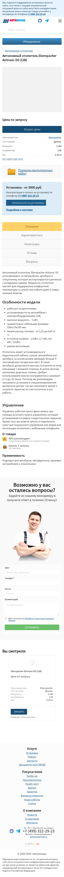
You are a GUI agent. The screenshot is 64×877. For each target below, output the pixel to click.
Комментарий (11, 599)
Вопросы (32, 262)
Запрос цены (32, 129)
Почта (8, 589)
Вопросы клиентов (32, 795)
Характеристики (31, 235)
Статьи (32, 803)
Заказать (19, 711)
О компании (32, 818)
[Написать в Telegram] (18, 836)
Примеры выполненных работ (35, 171)
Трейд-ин (32, 776)
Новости (32, 814)
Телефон (9, 578)
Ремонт (32, 756)
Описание (32, 226)
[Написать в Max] (12, 836)
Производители (32, 780)
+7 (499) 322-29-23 (36, 14)
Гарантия (32, 791)
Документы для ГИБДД (32, 764)
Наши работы (32, 799)
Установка (32, 753)
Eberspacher (55, 137)
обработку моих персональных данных (31, 619)
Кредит (32, 787)
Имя (7, 568)
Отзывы (32, 253)
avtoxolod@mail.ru (38, 836)
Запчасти (32, 760)
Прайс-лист (32, 783)
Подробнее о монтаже (19, 209)
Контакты (32, 822)
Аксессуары (31, 244)
